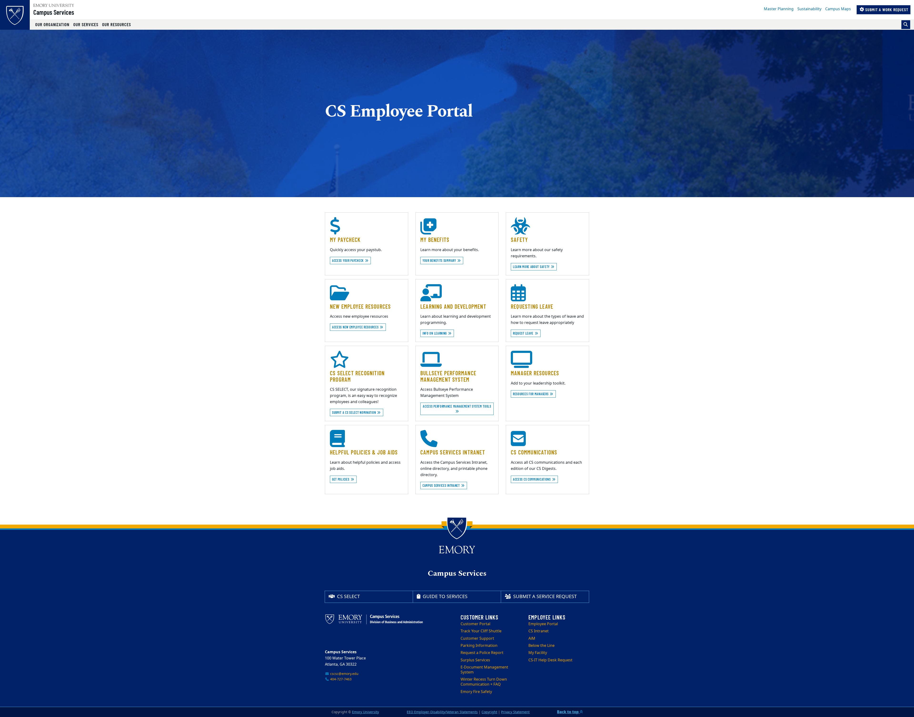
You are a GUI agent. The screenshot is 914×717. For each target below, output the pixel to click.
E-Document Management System (484, 669)
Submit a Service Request (544, 596)
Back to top (568, 712)
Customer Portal (475, 624)
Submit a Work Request (886, 9)
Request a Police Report (482, 653)
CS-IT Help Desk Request (550, 660)
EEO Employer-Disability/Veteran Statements (442, 712)
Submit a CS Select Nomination (354, 412)
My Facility (537, 653)
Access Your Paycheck (348, 261)
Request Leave (523, 333)
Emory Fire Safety (476, 692)
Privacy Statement (515, 712)
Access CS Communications (532, 479)
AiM (531, 638)
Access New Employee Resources (355, 327)
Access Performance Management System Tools (457, 406)
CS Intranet (538, 631)
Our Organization (52, 24)
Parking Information (479, 646)
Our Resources (116, 24)
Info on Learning (435, 333)
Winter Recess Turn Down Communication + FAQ (484, 682)
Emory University (365, 712)
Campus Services (53, 12)
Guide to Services (444, 596)
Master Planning (779, 9)
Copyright (489, 712)
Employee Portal (543, 624)
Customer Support (477, 638)
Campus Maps (838, 9)
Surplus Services (475, 660)
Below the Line (541, 646)
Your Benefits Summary (439, 261)
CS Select (348, 596)
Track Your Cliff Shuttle (481, 631)
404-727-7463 (340, 679)
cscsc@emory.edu (343, 673)
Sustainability (809, 9)
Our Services (85, 24)
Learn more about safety (532, 267)
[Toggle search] (905, 24)
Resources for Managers (531, 394)
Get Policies (341, 479)
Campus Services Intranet (441, 485)
